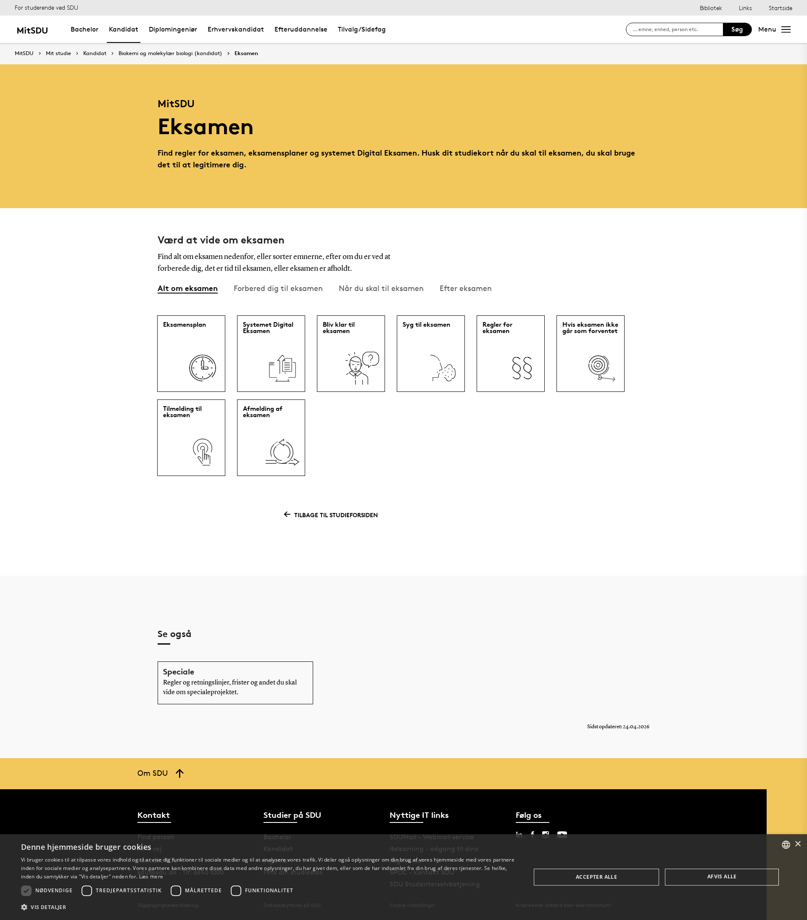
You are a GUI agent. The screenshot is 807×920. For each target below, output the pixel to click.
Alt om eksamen (188, 288)
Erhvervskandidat (236, 29)
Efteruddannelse (300, 29)
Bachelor (84, 29)
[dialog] (403, 877)
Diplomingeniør (173, 29)
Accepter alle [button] (596, 876)
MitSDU (24, 53)
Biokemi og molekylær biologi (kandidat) (170, 53)
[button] (268, 907)
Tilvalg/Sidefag (362, 29)
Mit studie (58, 53)
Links (745, 7)
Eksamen (246, 53)
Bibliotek (711, 7)
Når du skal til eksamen (381, 288)
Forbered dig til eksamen (278, 288)
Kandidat (123, 29)
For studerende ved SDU (46, 7)
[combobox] (786, 845)
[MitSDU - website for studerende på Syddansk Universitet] (32, 29)
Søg (737, 29)
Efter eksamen (466, 288)
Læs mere (151, 876)
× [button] (797, 844)
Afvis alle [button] (722, 876)
